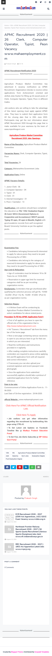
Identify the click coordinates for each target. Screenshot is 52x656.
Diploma (15, 456)
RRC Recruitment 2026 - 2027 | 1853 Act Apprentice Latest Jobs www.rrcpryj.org (30, 546)
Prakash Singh (11, 64)
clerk (7, 456)
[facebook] (36, 2)
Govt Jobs (25, 456)
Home (6, 25)
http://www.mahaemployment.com (21, 326)
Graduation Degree (38, 456)
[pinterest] (49, 2)
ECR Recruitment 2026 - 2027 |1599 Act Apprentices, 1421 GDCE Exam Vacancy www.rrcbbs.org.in (31, 516)
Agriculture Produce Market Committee (31, 453)
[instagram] (45, 2)
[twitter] (40, 2)
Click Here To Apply (26, 415)
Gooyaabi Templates (41, 652)
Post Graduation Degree (14, 459)
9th (13, 453)
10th (11, 25)
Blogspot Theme (17, 652)
